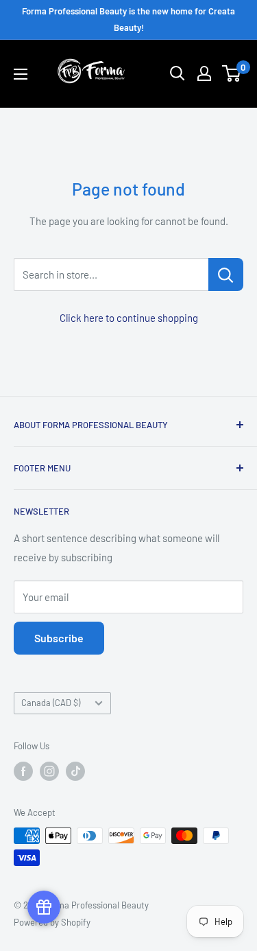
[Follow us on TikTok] (75, 771)
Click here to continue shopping (129, 318)
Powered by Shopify (52, 922)
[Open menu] (20, 74)
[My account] (204, 73)
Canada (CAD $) (50, 702)
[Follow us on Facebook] (23, 771)
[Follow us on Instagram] (49, 771)
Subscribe (59, 637)
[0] (232, 73)
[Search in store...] (225, 274)
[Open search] (177, 73)
